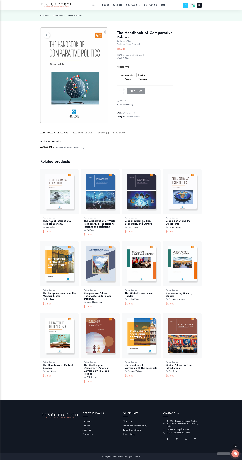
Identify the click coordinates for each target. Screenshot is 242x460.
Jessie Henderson (94, 302)
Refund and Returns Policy (135, 425)
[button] (104, 32)
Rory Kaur (50, 299)
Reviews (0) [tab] (103, 132)
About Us (87, 430)
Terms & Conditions (132, 430)
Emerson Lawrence (177, 299)
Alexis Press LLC (133, 44)
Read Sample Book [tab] (82, 132)
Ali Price (90, 229)
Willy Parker (92, 376)
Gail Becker (174, 371)
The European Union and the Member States (59, 294)
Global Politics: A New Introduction (179, 366)
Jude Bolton (50, 227)
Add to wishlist (46, 35)
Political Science (134, 116)
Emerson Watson (135, 371)
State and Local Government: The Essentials (141, 366)
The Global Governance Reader (139, 294)
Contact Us (88, 434)
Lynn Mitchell (51, 371)
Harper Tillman (175, 227)
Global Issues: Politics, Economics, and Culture (138, 222)
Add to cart (136, 91)
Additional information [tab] (54, 132)
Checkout (127, 421)
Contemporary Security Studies (179, 294)
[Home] (41, 15)
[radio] (128, 75)
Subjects (86, 425)
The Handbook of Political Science (58, 366)
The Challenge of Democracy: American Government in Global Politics (97, 369)
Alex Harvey (133, 227)
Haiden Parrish (134, 299)
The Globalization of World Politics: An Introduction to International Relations (99, 223)
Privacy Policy (129, 434)
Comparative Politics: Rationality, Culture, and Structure (98, 296)
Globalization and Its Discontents (178, 222)
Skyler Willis (125, 40)
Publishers (87, 421)
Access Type (123, 67)
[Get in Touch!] (235, 453)
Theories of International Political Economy (57, 222)
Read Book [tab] (119, 132)
